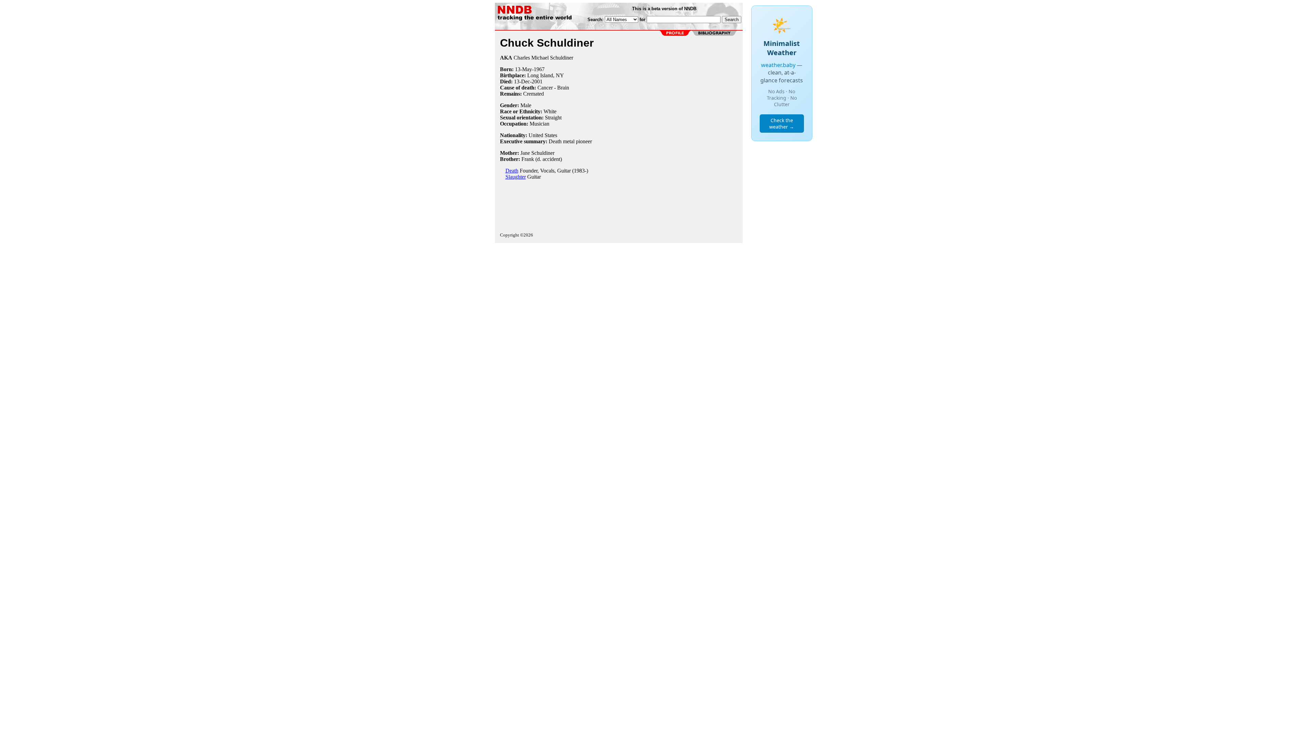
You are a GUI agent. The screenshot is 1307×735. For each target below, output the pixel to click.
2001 (537, 81)
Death (511, 171)
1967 (539, 69)
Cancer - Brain (553, 88)
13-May (523, 69)
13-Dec (522, 81)
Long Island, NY (545, 75)
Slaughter (515, 177)
